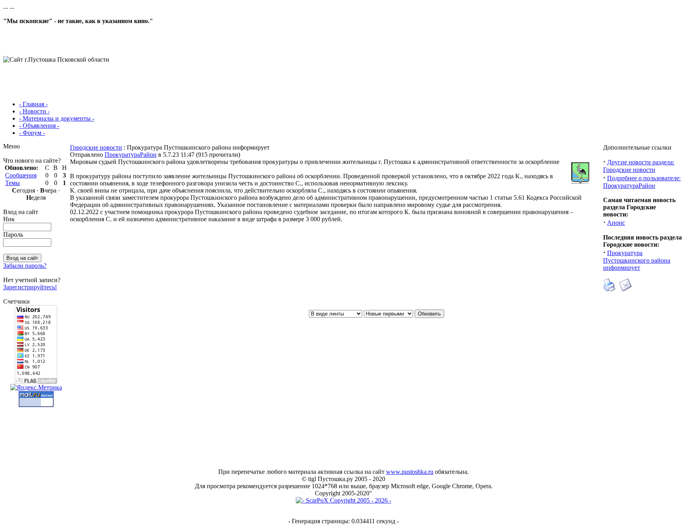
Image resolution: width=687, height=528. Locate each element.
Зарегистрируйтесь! (30, 287)
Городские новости (96, 147)
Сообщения (21, 175)
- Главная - (33, 104)
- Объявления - (39, 125)
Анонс (616, 222)
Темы (12, 182)
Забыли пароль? (25, 265)
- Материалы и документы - (56, 118)
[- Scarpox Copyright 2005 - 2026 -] (343, 500)
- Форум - (32, 132)
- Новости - (34, 111)
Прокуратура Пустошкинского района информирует (636, 260)
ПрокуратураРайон (131, 154)
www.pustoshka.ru (409, 471)
